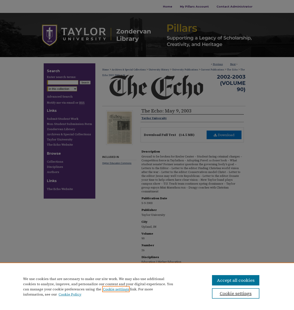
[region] (147, 286)
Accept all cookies (236, 280)
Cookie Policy (70, 294)
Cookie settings (116, 289)
